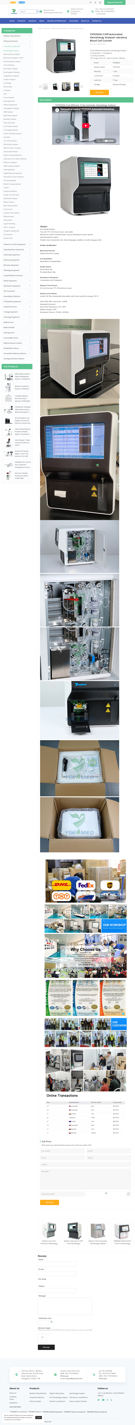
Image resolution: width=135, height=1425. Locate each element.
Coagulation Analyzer (11, 76)
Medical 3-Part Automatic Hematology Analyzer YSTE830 (98, 1242)
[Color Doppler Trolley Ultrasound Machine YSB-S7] (8, 442)
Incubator (7, 90)
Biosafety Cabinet (10, 119)
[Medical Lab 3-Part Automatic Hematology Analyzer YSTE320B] (48, 1229)
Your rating (42, 1279)
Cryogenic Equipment (11, 231)
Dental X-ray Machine (57, 1401)
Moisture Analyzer (10, 162)
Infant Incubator (35, 1401)
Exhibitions (13, 1403)
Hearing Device (9, 333)
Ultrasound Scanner (11, 41)
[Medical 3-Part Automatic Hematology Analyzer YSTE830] (97, 1229)
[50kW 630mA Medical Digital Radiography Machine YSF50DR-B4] (8, 376)
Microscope (8, 87)
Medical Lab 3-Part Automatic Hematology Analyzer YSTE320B (48, 1242)
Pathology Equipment (11, 270)
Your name (45, 1151)
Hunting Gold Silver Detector (14, 359)
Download (73, 21)
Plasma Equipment (10, 105)
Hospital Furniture (10, 307)
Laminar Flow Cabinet (11, 213)
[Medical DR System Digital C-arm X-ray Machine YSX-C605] (8, 453)
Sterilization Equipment (12, 286)
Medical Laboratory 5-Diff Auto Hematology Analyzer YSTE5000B (73, 1242)
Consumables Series (11, 338)
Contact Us (96, 21)
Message (45, 1171)
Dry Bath (7, 137)
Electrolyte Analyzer (11, 69)
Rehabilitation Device (11, 348)
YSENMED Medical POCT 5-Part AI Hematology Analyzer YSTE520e (122, 1242)
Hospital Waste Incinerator (13, 275)
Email (90, 1151)
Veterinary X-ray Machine (78, 1397)
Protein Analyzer (10, 79)
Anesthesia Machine (37, 1397)
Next (81, 86)
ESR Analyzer (8, 112)
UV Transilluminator (11, 126)
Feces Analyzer (9, 97)
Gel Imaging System (11, 130)
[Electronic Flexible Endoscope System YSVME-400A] (8, 476)
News (41, 21)
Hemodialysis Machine (12, 296)
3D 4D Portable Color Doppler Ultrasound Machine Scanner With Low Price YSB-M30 (23, 420)
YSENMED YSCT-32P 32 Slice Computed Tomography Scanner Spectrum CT (23, 465)
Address (44, 1164)
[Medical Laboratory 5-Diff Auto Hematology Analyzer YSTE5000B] (73, 1229)
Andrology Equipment (12, 317)
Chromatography (10, 180)
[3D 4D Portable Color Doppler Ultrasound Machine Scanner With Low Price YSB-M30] (8, 420)
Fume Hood (8, 209)
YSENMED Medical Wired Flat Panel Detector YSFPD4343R (22, 398)
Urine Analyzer (9, 65)
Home (12, 21)
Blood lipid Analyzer (11, 144)
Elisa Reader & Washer (12, 72)
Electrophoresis (9, 101)
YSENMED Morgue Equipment (97, 1412)
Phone (43, 1158)
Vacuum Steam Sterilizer (78, 1401)
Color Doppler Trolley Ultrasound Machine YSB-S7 (22, 442)
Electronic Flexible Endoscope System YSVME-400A (21, 475)
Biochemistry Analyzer (12, 54)
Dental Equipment (10, 281)
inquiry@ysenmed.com (53, 13)
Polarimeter (8, 220)
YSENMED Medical (34, 1412)
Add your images (65, 1329)
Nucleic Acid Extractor (11, 195)
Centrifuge (7, 83)
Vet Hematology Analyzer (58, 1397)
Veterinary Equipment (11, 260)
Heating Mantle (9, 169)
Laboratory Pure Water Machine (15, 159)
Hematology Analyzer (11, 51)
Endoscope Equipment (12, 255)
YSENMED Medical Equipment (52, 1412)
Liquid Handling (9, 224)
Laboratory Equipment (12, 46)
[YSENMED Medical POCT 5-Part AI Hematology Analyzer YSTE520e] (122, 1229)
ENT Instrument (9, 291)
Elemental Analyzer (11, 198)
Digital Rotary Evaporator (13, 173)
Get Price (99, 92)
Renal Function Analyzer (12, 148)
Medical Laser (9, 322)
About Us (85, 21)
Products (21, 21)
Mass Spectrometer (11, 206)
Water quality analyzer (12, 166)
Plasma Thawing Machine (13, 155)
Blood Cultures (9, 202)
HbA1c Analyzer (9, 227)
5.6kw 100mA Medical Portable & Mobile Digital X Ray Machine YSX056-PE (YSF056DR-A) (22, 431)
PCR (5, 94)
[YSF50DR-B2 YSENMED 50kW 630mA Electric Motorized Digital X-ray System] (8, 409)
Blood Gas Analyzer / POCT (13, 58)
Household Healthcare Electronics (16, 353)
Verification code (47, 1194)
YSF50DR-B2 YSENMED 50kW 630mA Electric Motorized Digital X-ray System (23, 409)
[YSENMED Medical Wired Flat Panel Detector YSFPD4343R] (8, 398)
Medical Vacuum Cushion (13, 343)
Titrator (6, 188)
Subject (90, 1158)
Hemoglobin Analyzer (11, 108)
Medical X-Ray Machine (12, 36)
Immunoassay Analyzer (12, 61)
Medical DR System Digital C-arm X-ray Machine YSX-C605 (21, 453)
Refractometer (9, 216)
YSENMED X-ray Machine (18, 1412)
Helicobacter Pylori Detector (14, 177)
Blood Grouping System (12, 184)
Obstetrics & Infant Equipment (15, 244)
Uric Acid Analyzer (10, 141)
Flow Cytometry (9, 123)
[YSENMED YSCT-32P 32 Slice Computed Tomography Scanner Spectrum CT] (8, 464)
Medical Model (9, 327)
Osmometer (8, 234)
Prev (40, 86)
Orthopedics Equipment (12, 301)
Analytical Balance (10, 191)
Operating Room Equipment (14, 249)
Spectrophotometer (11, 151)
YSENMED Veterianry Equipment (75, 1412)
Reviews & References (56, 21)
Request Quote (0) (114, 2)
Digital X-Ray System (56, 1393)
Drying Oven (8, 238)
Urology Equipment (11, 312)
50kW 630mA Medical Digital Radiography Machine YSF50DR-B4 (22, 376)
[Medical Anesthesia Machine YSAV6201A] (8, 387)
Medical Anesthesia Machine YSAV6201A (22, 387)
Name (40, 1259)
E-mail (41, 1269)
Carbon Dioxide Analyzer (13, 133)
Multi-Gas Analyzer (10, 115)
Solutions (32, 21)
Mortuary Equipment (11, 265)
